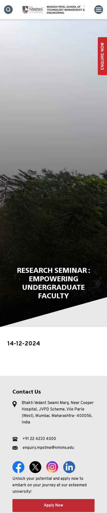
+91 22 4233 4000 (39, 438)
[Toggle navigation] (98, 9)
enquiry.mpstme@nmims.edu (48, 447)
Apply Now (53, 505)
